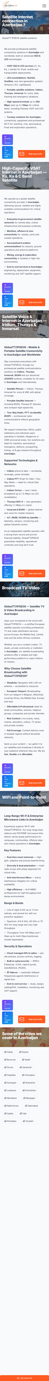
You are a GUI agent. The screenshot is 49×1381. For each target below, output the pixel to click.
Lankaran (11, 1090)
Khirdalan (11, 1121)
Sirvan (9, 1067)
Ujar (24, 1113)
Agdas (9, 1113)
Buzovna (11, 1059)
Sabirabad (32, 1105)
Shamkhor (30, 1082)
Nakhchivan (12, 1105)
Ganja (9, 1052)
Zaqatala (11, 1075)
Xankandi (26, 1067)
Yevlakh (29, 1121)
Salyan (24, 1052)
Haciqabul (29, 1075)
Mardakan (11, 1098)
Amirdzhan (30, 1090)
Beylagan (30, 1098)
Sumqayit (11, 1082)
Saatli (27, 1059)
